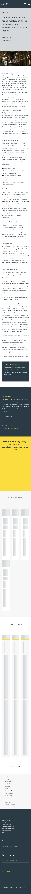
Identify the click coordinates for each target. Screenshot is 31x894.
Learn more (10, 416)
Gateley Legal (6, 40)
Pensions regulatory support (10, 428)
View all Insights (15, 766)
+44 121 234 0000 (4, 539)
